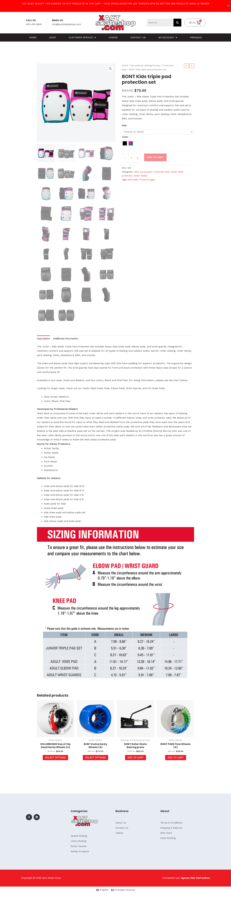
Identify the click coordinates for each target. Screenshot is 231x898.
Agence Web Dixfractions (195, 878)
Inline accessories (143, 171)
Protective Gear (162, 171)
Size (124, 125)
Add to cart (155, 157)
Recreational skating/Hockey (145, 65)
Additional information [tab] (65, 338)
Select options (55, 757)
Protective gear (147, 179)
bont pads (133, 179)
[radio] (124, 143)
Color (125, 136)
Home (32, 37)
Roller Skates (141, 175)
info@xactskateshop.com (66, 24)
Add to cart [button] (135, 757)
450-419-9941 (34, 24)
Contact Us (138, 37)
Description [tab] (43, 338)
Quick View (55, 734)
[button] (110, 69)
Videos (113, 37)
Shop (52, 37)
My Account (166, 37)
